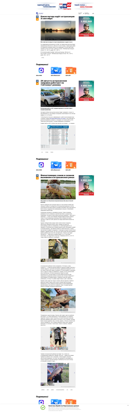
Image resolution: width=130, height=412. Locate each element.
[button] (74, 135)
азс (42, 152)
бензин (52, 152)
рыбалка (42, 389)
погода (42, 57)
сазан (71, 389)
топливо (46, 152)
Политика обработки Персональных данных (63, 406)
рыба (48, 389)
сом (67, 389)
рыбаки (52, 389)
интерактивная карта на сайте (58, 118)
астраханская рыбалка (60, 389)
